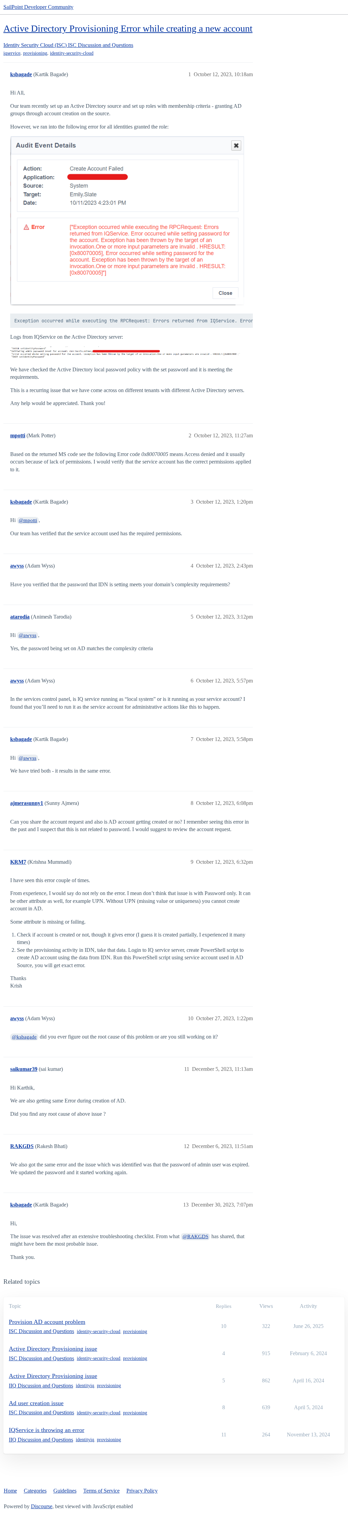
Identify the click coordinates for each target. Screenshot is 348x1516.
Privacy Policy (142, 1491)
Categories (35, 1491)
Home (10, 1491)
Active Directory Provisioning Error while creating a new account (128, 28)
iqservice (11, 53)
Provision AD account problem (47, 1321)
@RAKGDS (195, 1236)
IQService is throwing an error (46, 1430)
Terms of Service (101, 1491)
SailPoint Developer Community (38, 7)
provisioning (35, 53)
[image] (127, 221)
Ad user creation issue (36, 1403)
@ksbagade (24, 1037)
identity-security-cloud (71, 53)
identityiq (85, 1385)
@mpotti (28, 520)
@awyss (27, 635)
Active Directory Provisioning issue (53, 1348)
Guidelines (64, 1491)
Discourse (41, 1506)
